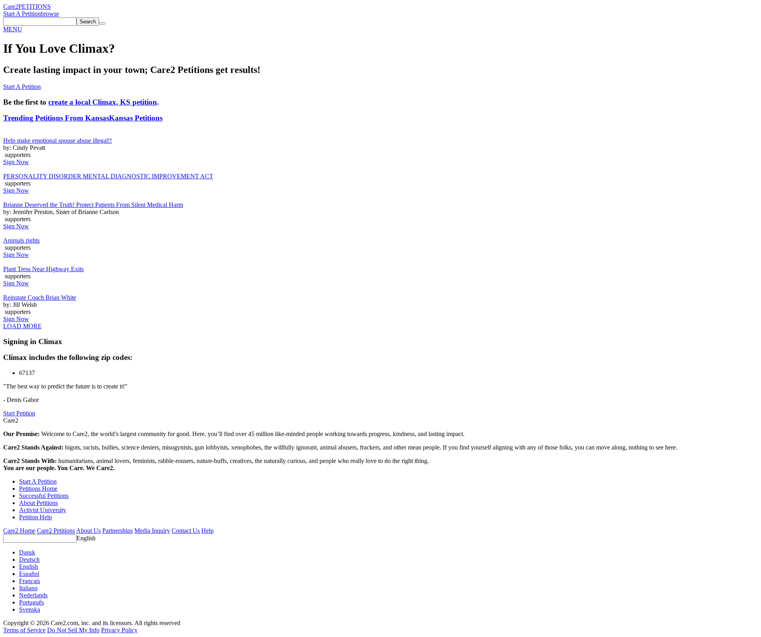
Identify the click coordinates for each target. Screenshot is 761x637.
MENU (12, 29)
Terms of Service (24, 630)
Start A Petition (22, 13)
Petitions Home (38, 488)
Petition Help (35, 517)
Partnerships (117, 530)
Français (29, 581)
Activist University (42, 510)
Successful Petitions (44, 495)
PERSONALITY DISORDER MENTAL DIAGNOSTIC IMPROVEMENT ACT (108, 176)
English (86, 538)
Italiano (28, 588)
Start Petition (19, 413)
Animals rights (21, 240)
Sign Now (16, 162)
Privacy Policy (119, 630)
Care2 (10, 6)
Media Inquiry (152, 530)
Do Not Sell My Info (73, 630)
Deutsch (29, 559)
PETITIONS (34, 6)
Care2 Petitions (56, 530)
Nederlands (33, 595)
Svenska (29, 609)
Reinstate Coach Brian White (39, 297)
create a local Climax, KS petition (102, 102)
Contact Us (186, 530)
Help (207, 530)
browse (50, 13)
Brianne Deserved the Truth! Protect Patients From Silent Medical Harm (93, 204)
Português (31, 602)
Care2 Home (19, 530)
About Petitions (38, 502)
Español (29, 573)
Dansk (27, 552)
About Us (88, 530)
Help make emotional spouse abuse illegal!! (57, 140)
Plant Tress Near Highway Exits (43, 269)
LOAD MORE (22, 326)
